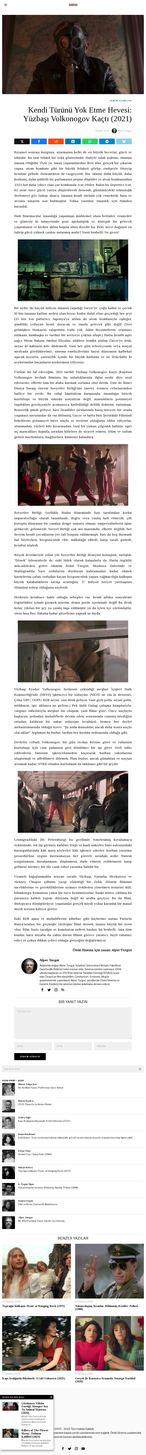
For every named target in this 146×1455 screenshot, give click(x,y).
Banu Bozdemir (26, 1134)
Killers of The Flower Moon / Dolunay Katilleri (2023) (34, 1433)
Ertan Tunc (24, 1150)
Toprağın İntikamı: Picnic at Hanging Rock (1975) (44, 1171)
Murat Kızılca (25, 1100)
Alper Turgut (125, 130)
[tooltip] (22, 141)
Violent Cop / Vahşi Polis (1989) (35, 1154)
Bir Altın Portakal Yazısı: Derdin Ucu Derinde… (42, 1221)
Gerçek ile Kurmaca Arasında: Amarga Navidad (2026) (105, 1380)
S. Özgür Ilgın (26, 1184)
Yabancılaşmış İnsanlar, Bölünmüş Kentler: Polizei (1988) (48, 1187)
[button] (140, 1069)
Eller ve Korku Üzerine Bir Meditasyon (38, 1204)
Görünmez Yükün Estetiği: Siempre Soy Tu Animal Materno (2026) (34, 1408)
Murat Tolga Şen (27, 1084)
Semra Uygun (25, 1200)
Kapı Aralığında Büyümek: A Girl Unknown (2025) (44, 1121)
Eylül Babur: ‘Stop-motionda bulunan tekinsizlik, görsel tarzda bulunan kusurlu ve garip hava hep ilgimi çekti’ (75, 1137)
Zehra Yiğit (24, 1117)
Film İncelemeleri (121, 101)
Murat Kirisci (25, 1167)
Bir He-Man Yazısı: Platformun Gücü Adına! (40, 1087)
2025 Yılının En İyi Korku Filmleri (35, 1104)
